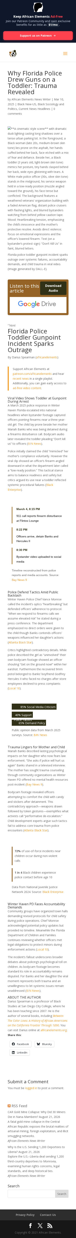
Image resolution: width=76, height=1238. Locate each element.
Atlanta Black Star (20, 642)
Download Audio (53, 288)
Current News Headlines (34, 109)
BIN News (34, 443)
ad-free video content (27, 388)
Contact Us (48, 1215)
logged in (31, 1088)
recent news (21, 378)
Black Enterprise (52, 892)
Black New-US (26, 104)
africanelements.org (54, 1030)
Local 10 (14, 688)
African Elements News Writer (31, 99)
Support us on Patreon (36, 35)
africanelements (46, 357)
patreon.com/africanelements (32, 374)
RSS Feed (19, 1105)
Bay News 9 (19, 579)
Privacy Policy (25, 1215)
